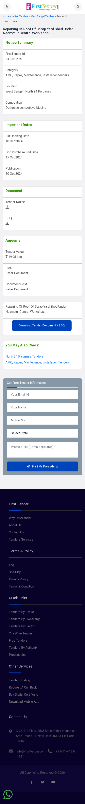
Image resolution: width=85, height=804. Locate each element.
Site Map (15, 572)
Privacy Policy (18, 579)
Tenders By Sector (22, 626)
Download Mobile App (24, 701)
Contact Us (16, 532)
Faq (11, 565)
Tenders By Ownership (24, 619)
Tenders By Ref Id (21, 612)
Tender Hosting (19, 680)
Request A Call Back (23, 687)
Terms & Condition (21, 586)
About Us (15, 525)
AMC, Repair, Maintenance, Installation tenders (38, 362)
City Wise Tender (20, 633)
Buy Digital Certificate (23, 694)
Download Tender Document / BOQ (42, 325)
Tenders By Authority (23, 647)
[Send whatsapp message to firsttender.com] (8, 794)
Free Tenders (18, 640)
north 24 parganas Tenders (24, 356)
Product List (17, 654)
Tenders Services (21, 539)
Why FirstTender (20, 518)
